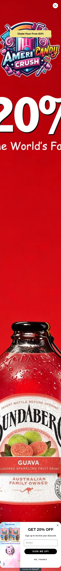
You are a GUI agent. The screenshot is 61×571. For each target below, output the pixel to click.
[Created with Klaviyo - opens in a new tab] (30, 569)
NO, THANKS (40, 560)
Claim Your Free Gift (30, 33)
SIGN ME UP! (40, 551)
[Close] (55, 5)
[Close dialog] (58, 525)
